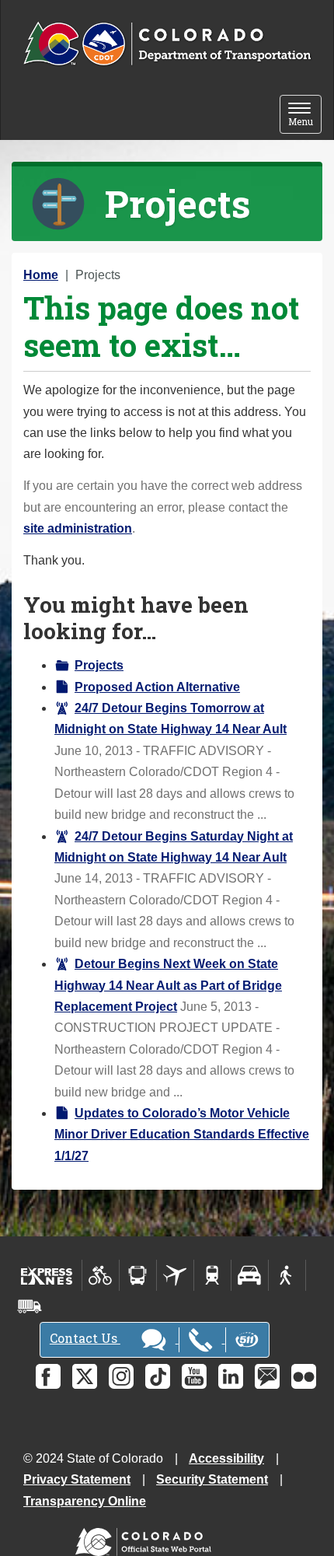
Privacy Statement (76, 1479)
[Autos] (250, 1275)
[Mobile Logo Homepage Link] (167, 44)
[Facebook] (48, 1376)
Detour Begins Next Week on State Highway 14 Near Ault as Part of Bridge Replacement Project (168, 985)
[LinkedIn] (230, 1376)
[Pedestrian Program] (287, 1275)
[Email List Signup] (267, 1376)
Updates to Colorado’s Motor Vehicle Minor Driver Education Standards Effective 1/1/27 (181, 1135)
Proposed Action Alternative (157, 687)
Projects (99, 665)
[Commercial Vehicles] (29, 1306)
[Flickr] (303, 1376)
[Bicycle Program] (101, 1275)
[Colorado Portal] (146, 1537)
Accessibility (226, 1458)
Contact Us (85, 1338)
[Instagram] (121, 1376)
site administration (77, 528)
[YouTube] (194, 1376)
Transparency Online (84, 1501)
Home (40, 274)
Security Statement (212, 1479)
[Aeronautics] (175, 1275)
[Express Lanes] (47, 1275)
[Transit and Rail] (138, 1275)
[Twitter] (84, 1376)
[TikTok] (157, 1376)
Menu (305, 115)
